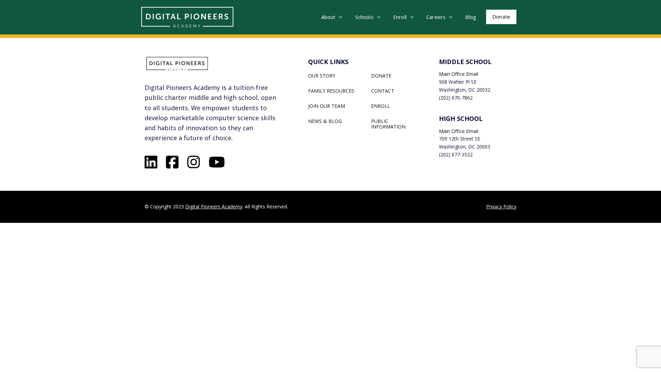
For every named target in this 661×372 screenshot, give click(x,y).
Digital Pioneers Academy (213, 206)
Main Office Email (458, 74)
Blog (470, 16)
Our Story (321, 76)
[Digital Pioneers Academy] (187, 17)
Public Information (388, 124)
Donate (501, 16)
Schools (364, 16)
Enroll (400, 16)
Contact (382, 91)
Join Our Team (326, 106)
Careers (435, 16)
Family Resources (331, 91)
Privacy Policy (501, 206)
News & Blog (325, 121)
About (328, 16)
